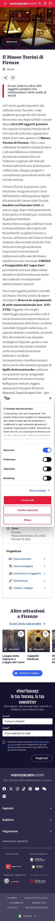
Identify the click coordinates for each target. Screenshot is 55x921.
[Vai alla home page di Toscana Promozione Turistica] (39, 881)
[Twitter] (11, 789)
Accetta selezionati (27, 510)
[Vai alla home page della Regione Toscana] (13, 866)
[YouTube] (37, 789)
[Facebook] (4, 789)
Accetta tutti (27, 500)
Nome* (6, 716)
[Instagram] (17, 789)
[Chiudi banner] (50, 398)
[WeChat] (44, 789)
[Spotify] (4, 796)
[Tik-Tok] (23, 789)
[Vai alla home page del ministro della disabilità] (38, 859)
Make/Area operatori (15, 841)
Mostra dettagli (37, 490)
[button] (27, 808)
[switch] (47, 459)
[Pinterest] (30, 789)
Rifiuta (27, 520)
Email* (5, 728)
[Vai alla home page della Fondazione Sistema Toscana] (14, 880)
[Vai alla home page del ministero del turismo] (38, 867)
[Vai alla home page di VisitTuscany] (23, 4)
